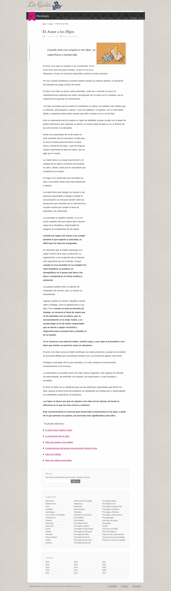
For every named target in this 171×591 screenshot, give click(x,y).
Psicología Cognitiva (81, 526)
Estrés (48, 529)
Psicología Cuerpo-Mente (83, 529)
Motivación (78, 506)
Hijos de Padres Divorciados (58, 460)
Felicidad (49, 534)
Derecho (73, 18)
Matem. (126, 18)
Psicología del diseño (82, 537)
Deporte (49, 520)
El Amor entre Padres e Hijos (58, 430)
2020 (47, 565)
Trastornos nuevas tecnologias (114, 540)
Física (96, 18)
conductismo (50, 518)
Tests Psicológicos (109, 532)
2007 (104, 573)
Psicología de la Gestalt (83, 532)
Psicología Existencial (82, 543)
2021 (47, 562)
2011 (104, 562)
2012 (76, 573)
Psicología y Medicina (110, 512)
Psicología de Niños (81, 534)
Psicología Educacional (83, 540)
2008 (104, 570)
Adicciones (50, 501)
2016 (76, 562)
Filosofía (88, 18)
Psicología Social (108, 504)
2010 (104, 565)
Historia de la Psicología (83, 501)
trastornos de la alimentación (113, 534)
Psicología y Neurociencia (112, 515)
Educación (80, 18)
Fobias (48, 540)
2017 (47, 573)
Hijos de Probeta (53, 454)
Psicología (133, 18)
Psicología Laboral (109, 501)
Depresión (49, 523)
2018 (47, 570)
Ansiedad (49, 509)
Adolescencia (51, 504)
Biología (65, 18)
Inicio (44, 24)
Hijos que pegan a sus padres (59, 442)
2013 (76, 570)
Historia (110, 18)
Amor (51, 24)
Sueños (105, 526)
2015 (76, 565)
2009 (104, 567)
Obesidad (77, 512)
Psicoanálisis (79, 520)
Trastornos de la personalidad (113, 537)
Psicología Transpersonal (111, 506)
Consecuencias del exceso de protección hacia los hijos (71, 448)
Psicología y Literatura (110, 509)
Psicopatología (107, 518)
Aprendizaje (50, 512)
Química (141, 18)
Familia (48, 532)
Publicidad (136, 586)
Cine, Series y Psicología (55, 515)
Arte (58, 18)
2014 (76, 567)
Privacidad (113, 586)
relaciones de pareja (109, 520)
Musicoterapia (79, 509)
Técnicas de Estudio (110, 529)
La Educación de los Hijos (57, 436)
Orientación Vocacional (82, 515)
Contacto (125, 586)
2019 (47, 567)
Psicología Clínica (80, 523)
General (49, 543)
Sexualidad (106, 523)
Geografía (103, 18)
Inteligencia (78, 504)
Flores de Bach (51, 537)
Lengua (118, 18)
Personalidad (79, 518)
